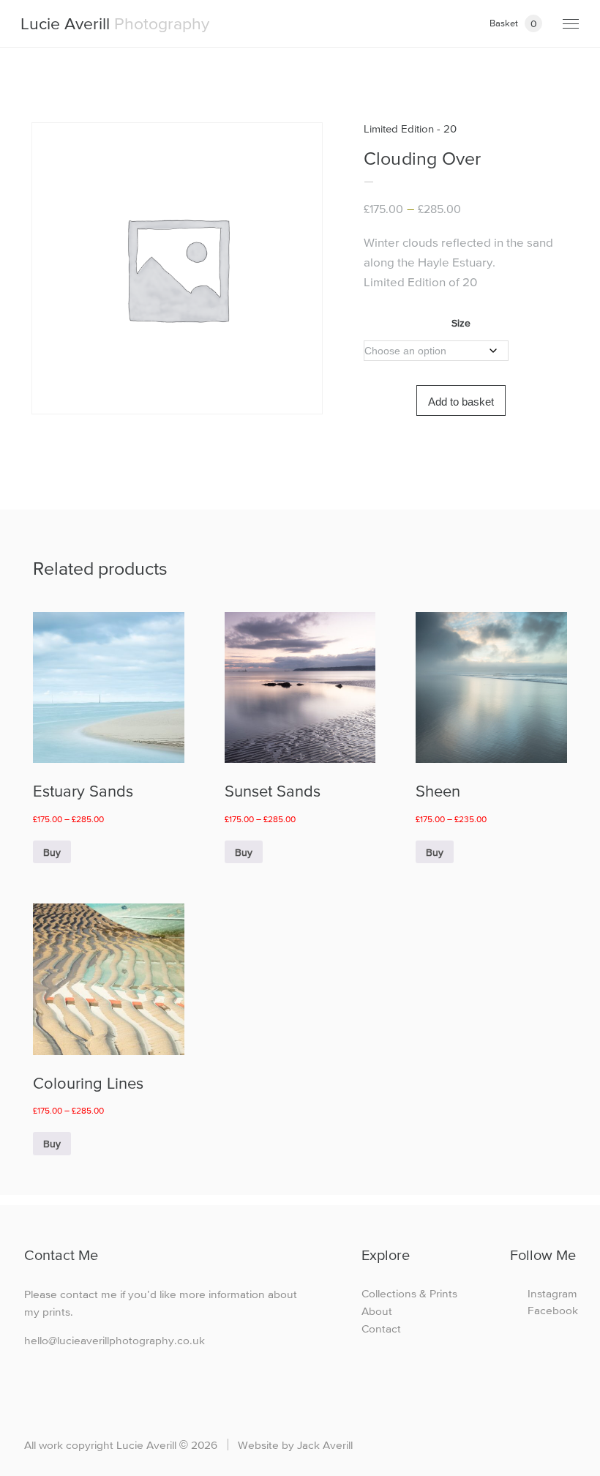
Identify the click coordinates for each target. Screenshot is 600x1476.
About (376, 1311)
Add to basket (461, 401)
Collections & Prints (409, 1293)
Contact (381, 1328)
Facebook (552, 1310)
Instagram (552, 1293)
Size (460, 323)
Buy (52, 852)
